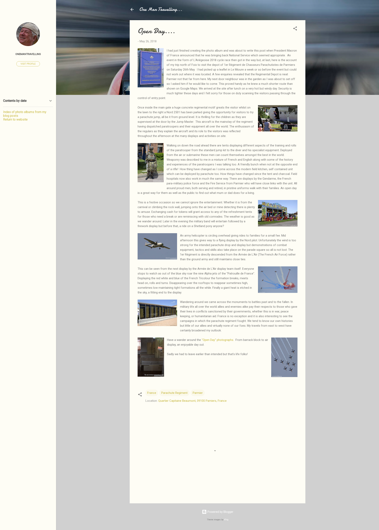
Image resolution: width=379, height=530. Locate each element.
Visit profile (28, 63)
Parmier (198, 393)
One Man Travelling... (160, 9)
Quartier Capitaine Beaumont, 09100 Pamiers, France (192, 401)
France (151, 393)
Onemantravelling (28, 54)
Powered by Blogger (220, 512)
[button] (295, 29)
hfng (226, 519)
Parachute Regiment (174, 393)
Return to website (15, 119)
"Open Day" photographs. (218, 340)
